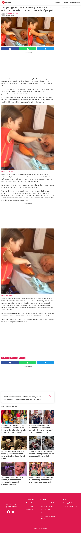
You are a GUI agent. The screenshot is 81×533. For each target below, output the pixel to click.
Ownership (44, 513)
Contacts (29, 506)
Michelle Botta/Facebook (7, 171)
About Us (29, 503)
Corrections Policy (46, 506)
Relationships (75, 2)
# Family (22, 358)
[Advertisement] (28, 65)
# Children (5, 358)
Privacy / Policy (68, 503)
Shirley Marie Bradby (12, 13)
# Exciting (14, 358)
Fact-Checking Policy (47, 503)
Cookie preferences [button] (70, 506)
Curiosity (58, 2)
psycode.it (29, 510)
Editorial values (45, 510)
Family (66, 2)
